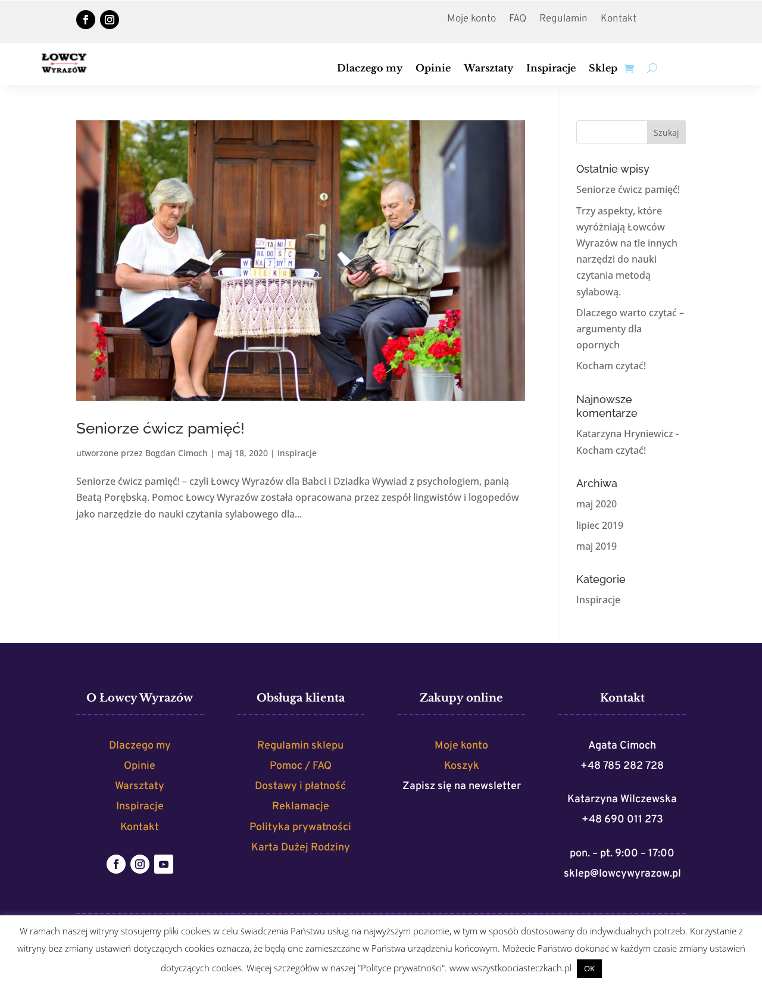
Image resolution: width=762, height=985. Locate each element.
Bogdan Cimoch (176, 453)
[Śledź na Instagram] (109, 19)
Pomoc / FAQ (301, 766)
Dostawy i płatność (300, 786)
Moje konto (471, 20)
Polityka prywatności (300, 827)
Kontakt (618, 20)
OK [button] (589, 968)
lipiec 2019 (599, 525)
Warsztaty (488, 69)
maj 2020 (596, 503)
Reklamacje (300, 806)
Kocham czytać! (611, 365)
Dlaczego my (369, 69)
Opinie (433, 69)
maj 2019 (596, 546)
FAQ (517, 20)
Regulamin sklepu (300, 746)
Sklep (603, 69)
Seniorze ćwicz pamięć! (160, 428)
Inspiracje (551, 69)
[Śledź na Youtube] (163, 864)
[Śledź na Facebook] (85, 19)
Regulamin (563, 20)
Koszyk (461, 766)
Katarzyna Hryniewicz (624, 433)
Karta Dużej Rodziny (300, 848)
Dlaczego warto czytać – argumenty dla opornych (630, 328)
